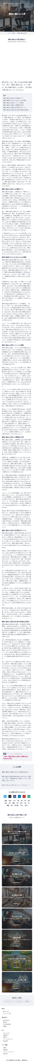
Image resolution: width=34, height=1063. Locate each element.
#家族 (13, 803)
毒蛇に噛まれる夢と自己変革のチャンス (14, 107)
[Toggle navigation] (29, 3)
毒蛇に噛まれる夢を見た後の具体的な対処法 (16, 110)
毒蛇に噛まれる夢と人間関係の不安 (13, 105)
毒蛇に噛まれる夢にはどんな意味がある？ (15, 772)
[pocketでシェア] (24, 796)
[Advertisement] (17, 63)
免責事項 (5, 1049)
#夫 (9, 803)
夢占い (14, 33)
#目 (17, 803)
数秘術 (4, 1026)
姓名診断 (5, 1041)
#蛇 (18, 800)
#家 (28, 800)
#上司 (6, 803)
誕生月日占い (6, 1020)
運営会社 (5, 1053)
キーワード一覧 (7, 1013)
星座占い (27, 1001)
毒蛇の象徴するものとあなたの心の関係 (14, 100)
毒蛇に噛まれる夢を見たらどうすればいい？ (16, 785)
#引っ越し (17, 805)
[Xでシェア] (9, 796)
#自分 (10, 800)
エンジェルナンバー (9, 1001)
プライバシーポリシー (8, 1051)
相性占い (5, 1037)
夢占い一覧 (6, 1011)
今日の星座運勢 (7, 1024)
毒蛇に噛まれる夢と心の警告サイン (13, 98)
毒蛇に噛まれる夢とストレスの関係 (13, 103)
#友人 (21, 803)
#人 (28, 803)
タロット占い (19, 1001)
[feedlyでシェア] (28, 796)
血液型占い (6, 1035)
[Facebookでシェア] (14, 796)
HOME (4, 1047)
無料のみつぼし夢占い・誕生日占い (12, 3)
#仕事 (6, 800)
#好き (26, 805)
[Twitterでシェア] (5, 796)
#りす (22, 805)
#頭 (11, 805)
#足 (21, 800)
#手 (25, 800)
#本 (25, 803)
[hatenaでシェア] (19, 796)
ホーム (9, 33)
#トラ (14, 800)
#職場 (8, 805)
